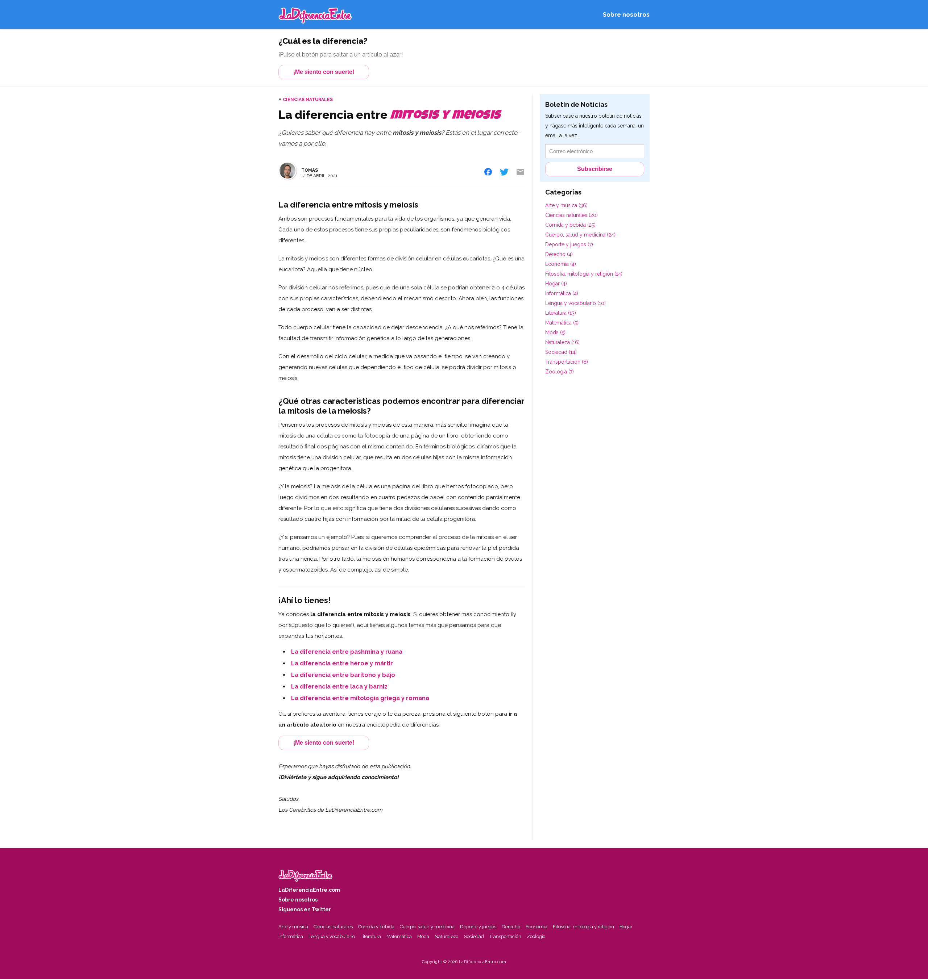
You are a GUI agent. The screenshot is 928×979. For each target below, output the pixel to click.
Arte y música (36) (566, 205)
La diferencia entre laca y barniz (339, 686)
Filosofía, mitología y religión (583, 926)
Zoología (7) (559, 372)
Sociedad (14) (561, 352)
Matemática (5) (562, 323)
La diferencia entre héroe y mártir (342, 663)
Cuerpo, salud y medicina (427, 926)
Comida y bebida (376, 926)
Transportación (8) (566, 362)
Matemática (399, 936)
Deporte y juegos (478, 926)
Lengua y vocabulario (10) (575, 303)
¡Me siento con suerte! (323, 72)
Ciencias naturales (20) (571, 215)
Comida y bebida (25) (570, 225)
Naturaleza (447, 936)
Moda (423, 936)
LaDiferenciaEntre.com (309, 890)
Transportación (505, 936)
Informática (290, 936)
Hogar (626, 926)
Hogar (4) (556, 283)
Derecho (511, 926)
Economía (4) (560, 264)
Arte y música (293, 926)
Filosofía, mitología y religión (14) (583, 274)
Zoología (536, 936)
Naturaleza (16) (562, 342)
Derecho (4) (559, 254)
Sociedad (474, 936)
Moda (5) (555, 332)
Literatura (370, 936)
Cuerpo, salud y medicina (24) (580, 235)
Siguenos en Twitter (304, 909)
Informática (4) (561, 293)
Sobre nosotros (626, 14)
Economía (536, 926)
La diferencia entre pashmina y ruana (346, 651)
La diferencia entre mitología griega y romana (360, 698)
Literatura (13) (560, 313)
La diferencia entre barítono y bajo (343, 675)
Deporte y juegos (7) (569, 244)
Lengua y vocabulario (331, 936)
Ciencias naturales (308, 99)
